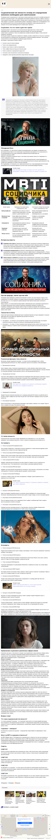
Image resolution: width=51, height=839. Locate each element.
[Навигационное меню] (49, 4)
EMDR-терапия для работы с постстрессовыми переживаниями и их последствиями (9, 801)
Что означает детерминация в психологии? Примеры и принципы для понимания (30, 801)
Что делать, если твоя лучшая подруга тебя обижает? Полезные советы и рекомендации (41, 801)
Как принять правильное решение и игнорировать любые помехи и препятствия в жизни (20, 801)
